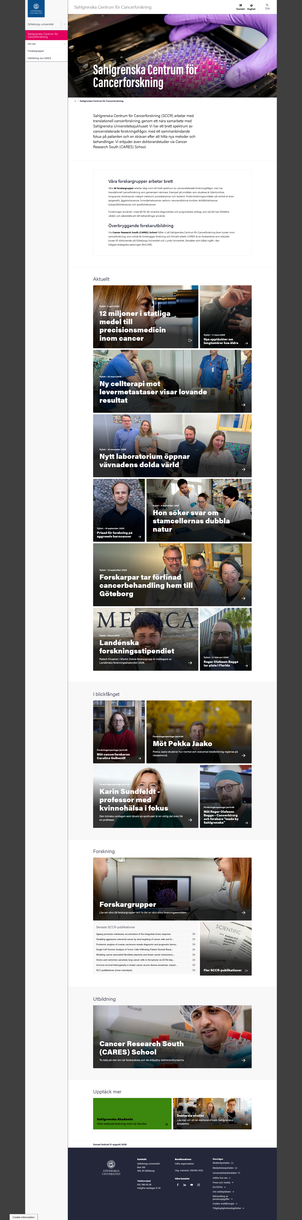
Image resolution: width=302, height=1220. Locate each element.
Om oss (32, 43)
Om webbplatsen (222, 1191)
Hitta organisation (184, 1163)
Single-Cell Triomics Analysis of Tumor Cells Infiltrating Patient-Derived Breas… (134, 950)
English (251, 8)
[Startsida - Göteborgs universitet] (46, 10)
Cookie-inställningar (224, 1203)
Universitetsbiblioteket (227, 1172)
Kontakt (240, 8)
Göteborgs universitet (40, 24)
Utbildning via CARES (39, 58)
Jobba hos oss (220, 1177)
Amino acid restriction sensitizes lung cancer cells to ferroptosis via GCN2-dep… (135, 960)
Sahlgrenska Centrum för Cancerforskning (43, 35)
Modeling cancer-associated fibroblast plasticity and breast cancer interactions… (135, 955)
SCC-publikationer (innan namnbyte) (114, 970)
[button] (267, 7)
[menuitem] (240, 7)
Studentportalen (223, 1162)
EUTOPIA (218, 1187)
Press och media (222, 1182)
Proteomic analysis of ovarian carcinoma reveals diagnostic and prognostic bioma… (137, 945)
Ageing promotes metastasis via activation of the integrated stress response (133, 934)
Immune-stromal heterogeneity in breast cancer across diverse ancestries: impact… (137, 965)
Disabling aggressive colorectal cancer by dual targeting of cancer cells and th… (135, 939)
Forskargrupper (36, 50)
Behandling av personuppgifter (221, 1197)
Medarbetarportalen (225, 1167)
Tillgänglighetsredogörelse (227, 1208)
